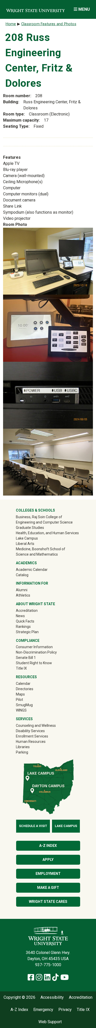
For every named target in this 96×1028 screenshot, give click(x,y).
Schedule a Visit (33, 826)
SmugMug (31, 705)
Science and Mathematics (37, 554)
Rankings (23, 627)
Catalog (22, 575)
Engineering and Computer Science (44, 522)
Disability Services (30, 731)
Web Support (50, 1022)
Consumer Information (34, 647)
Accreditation (27, 611)
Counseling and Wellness (36, 725)
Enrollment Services (32, 736)
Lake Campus (27, 538)
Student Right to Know (34, 663)
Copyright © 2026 (19, 997)
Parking (22, 752)
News (20, 616)
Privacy (65, 1010)
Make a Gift (48, 888)
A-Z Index (48, 846)
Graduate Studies (30, 528)
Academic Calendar (32, 570)
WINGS (21, 710)
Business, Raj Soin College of (39, 517)
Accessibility (52, 997)
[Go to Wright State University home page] (35, 9)
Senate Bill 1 (26, 658)
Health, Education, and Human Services (47, 533)
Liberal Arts (25, 544)
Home (11, 24)
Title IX (21, 668)
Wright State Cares (48, 902)
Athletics (30, 595)
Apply (48, 860)
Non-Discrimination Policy (36, 652)
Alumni (29, 590)
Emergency (43, 1010)
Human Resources (31, 742)
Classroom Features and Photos (48, 24)
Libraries (23, 747)
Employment (48, 874)
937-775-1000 (48, 964)
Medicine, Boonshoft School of (40, 549)
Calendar (23, 684)
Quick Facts (25, 621)
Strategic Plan (27, 632)
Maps (20, 694)
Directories (24, 689)
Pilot (19, 700)
